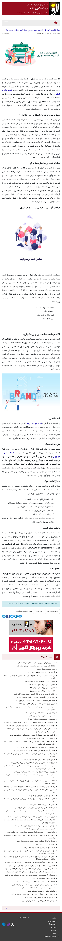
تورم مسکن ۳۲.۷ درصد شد (45, 844)
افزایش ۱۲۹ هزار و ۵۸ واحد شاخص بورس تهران (38, 901)
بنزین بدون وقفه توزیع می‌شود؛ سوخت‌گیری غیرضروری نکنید (34, 772)
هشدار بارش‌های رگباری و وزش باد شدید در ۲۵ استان (36, 663)
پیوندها (53, 930)
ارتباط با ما (52, 924)
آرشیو (54, 918)
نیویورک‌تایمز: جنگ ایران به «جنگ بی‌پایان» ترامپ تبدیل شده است (31, 817)
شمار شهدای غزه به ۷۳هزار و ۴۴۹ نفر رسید (40, 897)
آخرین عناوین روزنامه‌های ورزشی (43, 688)
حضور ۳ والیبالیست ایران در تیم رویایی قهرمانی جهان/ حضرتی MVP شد (30, 729)
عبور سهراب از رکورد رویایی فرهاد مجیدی (41, 738)
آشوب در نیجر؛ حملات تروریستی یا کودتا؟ (40, 829)
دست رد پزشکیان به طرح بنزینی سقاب (42, 716)
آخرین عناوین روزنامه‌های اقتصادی (43, 684)
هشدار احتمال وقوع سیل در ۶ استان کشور (40, 681)
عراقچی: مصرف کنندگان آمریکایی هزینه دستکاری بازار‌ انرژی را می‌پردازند (30, 872)
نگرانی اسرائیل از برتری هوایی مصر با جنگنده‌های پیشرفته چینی (33, 885)
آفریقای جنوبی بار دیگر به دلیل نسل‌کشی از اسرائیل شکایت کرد (33, 894)
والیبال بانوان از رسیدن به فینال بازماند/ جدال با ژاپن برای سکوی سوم (31, 832)
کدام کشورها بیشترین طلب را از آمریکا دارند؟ (39, 847)
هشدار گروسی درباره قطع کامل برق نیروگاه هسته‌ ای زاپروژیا (34, 750)
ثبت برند (39, 611)
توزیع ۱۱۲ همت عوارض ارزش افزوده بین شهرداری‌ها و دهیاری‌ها (33, 763)
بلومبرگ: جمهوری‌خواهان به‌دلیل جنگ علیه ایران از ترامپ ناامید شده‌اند (30, 725)
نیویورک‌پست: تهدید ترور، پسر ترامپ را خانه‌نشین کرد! (36, 747)
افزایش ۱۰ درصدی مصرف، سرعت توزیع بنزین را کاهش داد (35, 826)
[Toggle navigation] (6, 23)
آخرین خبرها (52, 921)
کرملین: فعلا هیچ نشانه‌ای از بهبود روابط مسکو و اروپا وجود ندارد (32, 735)
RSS (54, 933)
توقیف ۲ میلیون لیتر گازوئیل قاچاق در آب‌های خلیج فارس (35, 808)
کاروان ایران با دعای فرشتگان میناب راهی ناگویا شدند (36, 704)
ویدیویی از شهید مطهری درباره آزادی (42, 719)
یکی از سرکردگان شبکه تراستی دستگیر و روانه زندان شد (36, 841)
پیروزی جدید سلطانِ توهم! (45, 669)
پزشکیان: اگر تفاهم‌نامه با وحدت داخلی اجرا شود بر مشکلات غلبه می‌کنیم (30, 875)
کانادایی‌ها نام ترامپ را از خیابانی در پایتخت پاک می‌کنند (35, 881)
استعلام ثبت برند (34, 423)
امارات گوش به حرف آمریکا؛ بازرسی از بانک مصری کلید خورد (34, 694)
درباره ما (53, 927)
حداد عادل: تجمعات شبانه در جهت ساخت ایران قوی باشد (35, 700)
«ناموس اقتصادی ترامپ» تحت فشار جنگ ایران (38, 888)
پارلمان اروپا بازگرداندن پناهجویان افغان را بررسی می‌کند (36, 697)
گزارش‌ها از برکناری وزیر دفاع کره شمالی (41, 672)
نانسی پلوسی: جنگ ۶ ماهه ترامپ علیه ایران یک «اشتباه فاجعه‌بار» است (30, 862)
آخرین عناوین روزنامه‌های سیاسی (43, 691)
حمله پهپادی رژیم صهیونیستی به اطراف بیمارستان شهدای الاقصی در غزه (30, 869)
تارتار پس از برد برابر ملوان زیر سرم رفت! (41, 732)
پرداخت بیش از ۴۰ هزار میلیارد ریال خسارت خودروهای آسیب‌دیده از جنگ (29, 786)
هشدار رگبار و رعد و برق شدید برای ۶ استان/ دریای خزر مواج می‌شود (32, 865)
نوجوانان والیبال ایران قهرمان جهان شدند (41, 795)
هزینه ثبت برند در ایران (24, 611)
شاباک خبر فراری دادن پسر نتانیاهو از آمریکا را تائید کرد (36, 666)
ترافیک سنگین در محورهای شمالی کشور (41, 891)
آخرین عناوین (48, 656)
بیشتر (5, 908)
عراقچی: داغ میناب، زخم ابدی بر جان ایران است (38, 759)
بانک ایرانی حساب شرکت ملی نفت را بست (40, 713)
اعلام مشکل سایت (50, 936)
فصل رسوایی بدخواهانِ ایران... (44, 878)
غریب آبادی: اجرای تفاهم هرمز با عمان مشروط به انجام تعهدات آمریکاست (29, 722)
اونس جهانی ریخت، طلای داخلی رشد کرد (41, 804)
